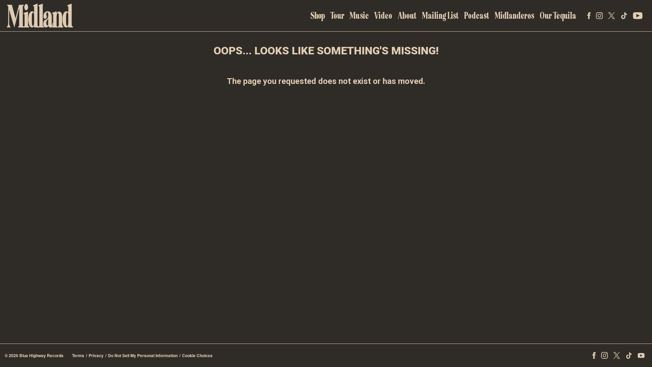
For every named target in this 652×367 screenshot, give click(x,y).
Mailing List (440, 15)
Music (359, 15)
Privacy (96, 355)
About (407, 15)
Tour (337, 15)
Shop (317, 15)
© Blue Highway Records (34, 355)
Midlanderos (514, 15)
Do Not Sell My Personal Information (143, 355)
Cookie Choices (197, 355)
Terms (78, 355)
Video (383, 15)
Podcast (476, 15)
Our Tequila (558, 15)
